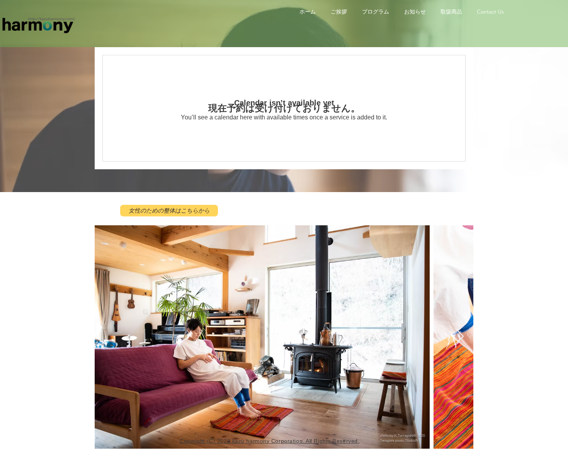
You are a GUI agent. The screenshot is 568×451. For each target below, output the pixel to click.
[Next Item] (460, 336)
